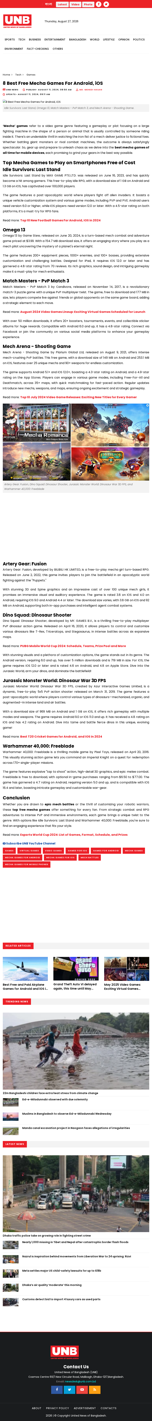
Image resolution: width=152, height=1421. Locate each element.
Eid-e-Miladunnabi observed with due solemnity (55, 1099)
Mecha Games (134, 850)
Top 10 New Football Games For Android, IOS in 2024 (60, 220)
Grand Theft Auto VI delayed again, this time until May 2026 (75, 988)
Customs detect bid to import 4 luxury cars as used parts (61, 1299)
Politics (139, 39)
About (37, 1408)
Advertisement (85, 1408)
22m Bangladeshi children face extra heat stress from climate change (50, 1093)
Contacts (109, 1408)
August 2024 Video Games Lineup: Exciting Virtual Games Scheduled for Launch (82, 312)
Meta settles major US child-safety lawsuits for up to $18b (61, 1271)
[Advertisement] (76, 525)
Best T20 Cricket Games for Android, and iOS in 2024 (61, 736)
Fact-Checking (38, 49)
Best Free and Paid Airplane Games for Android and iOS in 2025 (25, 989)
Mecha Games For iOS (60, 857)
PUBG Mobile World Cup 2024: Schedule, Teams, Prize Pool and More (73, 646)
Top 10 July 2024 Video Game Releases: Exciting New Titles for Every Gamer (78, 397)
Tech (21, 39)
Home (6, 74)
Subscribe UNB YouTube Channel (30, 843)
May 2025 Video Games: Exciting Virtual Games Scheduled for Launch (122, 989)
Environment (14, 49)
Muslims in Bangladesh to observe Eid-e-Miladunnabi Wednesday (66, 1114)
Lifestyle (109, 39)
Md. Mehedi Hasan (90, 89)
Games (9, 850)
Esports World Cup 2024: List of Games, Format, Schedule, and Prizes (74, 835)
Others (58, 49)
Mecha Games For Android (22, 857)
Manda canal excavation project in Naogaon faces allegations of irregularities (76, 1128)
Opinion (123, 39)
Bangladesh (77, 39)
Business (35, 39)
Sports (10, 39)
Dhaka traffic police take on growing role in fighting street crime (47, 1235)
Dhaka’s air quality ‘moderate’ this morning (52, 1285)
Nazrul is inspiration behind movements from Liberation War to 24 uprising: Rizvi (76, 1256)
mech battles (90, 857)
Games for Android (106, 850)
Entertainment (54, 39)
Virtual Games (29, 850)
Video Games (53, 850)
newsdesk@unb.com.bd (76, 1381)
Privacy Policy (57, 1408)
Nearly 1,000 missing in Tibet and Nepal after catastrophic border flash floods (75, 1242)
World (94, 39)
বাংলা (48, 4)
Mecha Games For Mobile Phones (26, 864)
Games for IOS (77, 850)
